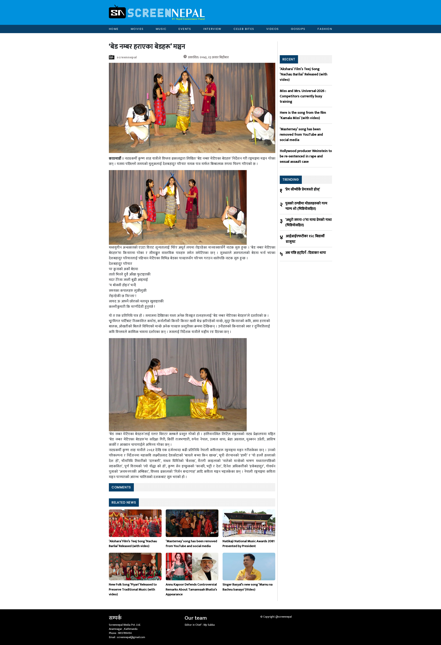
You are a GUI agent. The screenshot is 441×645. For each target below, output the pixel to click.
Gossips (298, 29)
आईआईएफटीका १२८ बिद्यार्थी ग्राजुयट (305, 238)
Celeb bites (244, 29)
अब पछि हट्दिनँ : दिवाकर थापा (305, 253)
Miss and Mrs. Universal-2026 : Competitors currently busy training (303, 96)
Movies (137, 29)
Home (114, 29)
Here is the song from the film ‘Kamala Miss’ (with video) (303, 115)
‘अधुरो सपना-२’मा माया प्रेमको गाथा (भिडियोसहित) (308, 222)
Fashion (324, 29)
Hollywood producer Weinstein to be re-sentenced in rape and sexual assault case (306, 156)
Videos (272, 29)
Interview (212, 29)
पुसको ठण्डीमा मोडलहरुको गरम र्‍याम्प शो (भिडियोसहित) (306, 206)
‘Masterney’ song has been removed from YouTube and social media (301, 134)
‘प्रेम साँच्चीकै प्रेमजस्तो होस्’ (302, 189)
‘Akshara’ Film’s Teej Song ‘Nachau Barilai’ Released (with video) (303, 74)
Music (161, 29)
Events (184, 29)
